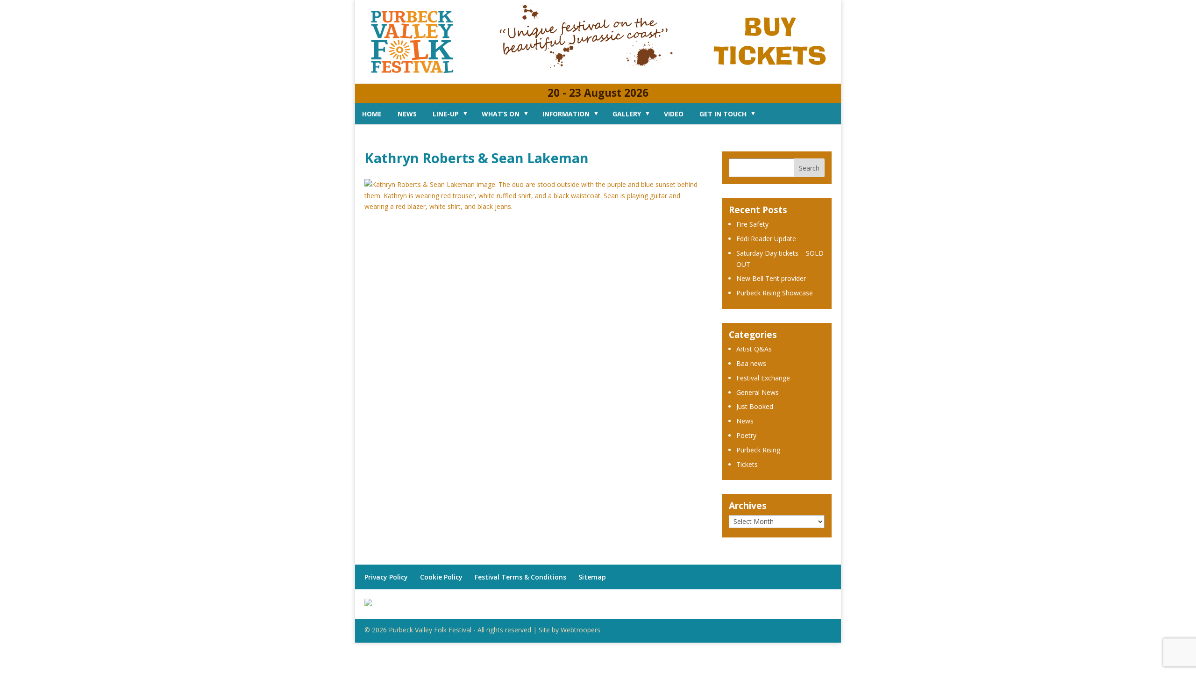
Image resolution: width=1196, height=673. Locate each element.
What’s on (501, 113)
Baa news (751, 363)
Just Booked (754, 406)
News (407, 113)
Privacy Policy (386, 577)
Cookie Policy (441, 577)
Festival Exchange (763, 377)
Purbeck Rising (758, 449)
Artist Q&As (754, 348)
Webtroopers (580, 629)
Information (566, 113)
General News (757, 392)
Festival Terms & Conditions (520, 577)
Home (372, 113)
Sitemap (592, 577)
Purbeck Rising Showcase (774, 292)
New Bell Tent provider (771, 278)
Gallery (626, 113)
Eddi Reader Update (766, 238)
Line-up (446, 113)
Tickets (747, 464)
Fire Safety (752, 224)
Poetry (746, 435)
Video (673, 113)
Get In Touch (723, 113)
